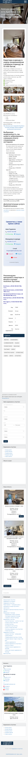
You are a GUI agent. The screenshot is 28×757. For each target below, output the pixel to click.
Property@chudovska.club (14, 250)
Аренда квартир (8, 451)
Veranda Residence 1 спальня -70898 (14, 506)
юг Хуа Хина (18, 355)
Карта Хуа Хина (6, 653)
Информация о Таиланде (9, 613)
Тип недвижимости (8, 404)
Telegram (18, 234)
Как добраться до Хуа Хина (11, 625)
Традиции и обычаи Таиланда (12, 617)
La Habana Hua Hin (8, 343)
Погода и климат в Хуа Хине (11, 622)
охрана (6, 355)
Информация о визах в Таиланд (12, 614)
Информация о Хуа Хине (9, 619)
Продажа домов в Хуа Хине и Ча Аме (13, 637)
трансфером (6, 210)
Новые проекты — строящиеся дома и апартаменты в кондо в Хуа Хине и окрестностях (12, 606)
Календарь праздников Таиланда (12, 616)
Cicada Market (14, 339)
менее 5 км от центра (9, 352)
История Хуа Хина (9, 624)
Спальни (5, 429)
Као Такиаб (6, 349)
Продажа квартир (9, 454)
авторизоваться (5, 398)
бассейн (17, 343)
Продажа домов (8, 453)
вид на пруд (16, 346)
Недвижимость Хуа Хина (8, 603)
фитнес (11, 355)
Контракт (5, 416)
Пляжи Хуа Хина (9, 630)
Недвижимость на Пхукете (9, 601)
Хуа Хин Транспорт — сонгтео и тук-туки (14, 621)
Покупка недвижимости (10, 642)
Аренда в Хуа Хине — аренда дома (13, 634)
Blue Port (6, 339)
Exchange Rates (6, 592)
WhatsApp (10, 234)
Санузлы (5, 435)
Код (4, 410)
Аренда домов (8, 450)
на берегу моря (19, 352)
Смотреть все (7, 586)
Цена (4, 422)
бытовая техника (8, 346)
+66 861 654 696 (11, 231)
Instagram (10, 253)
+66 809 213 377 (11, 241)
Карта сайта (19, 754)
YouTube (15, 257)
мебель (13, 349)
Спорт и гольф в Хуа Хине (11, 627)
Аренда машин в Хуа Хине (9, 600)
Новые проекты (8, 456)
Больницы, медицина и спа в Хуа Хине (14, 629)
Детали (21, 516)
